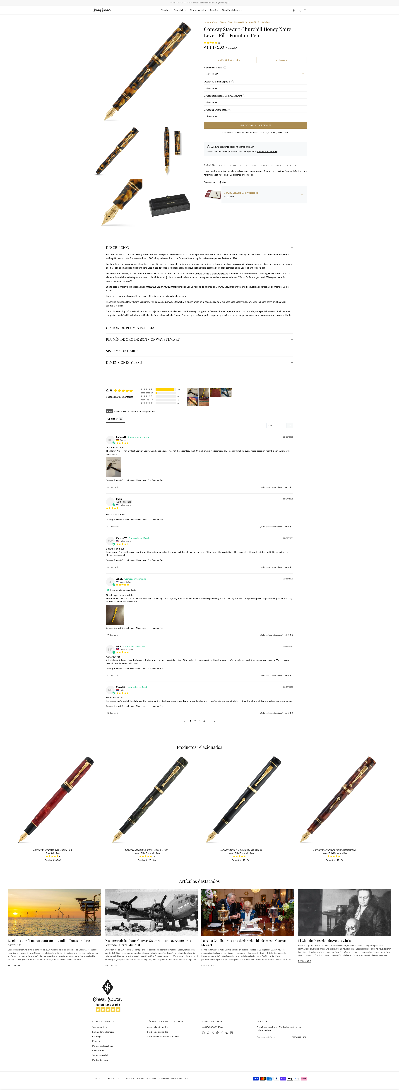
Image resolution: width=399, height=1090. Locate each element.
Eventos (96, 1041)
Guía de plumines (229, 60)
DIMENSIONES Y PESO (124, 362)
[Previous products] (9, 794)
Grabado (281, 60)
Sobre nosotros (99, 1027)
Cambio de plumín (272, 165)
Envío (223, 165)
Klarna (291, 165)
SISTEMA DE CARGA (122, 350)
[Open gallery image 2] (117, 151)
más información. (245, 174)
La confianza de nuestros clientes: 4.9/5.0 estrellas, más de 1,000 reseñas (255, 132)
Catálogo (96, 1036)
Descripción (117, 247)
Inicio (206, 22)
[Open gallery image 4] (117, 204)
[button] (286, 487)
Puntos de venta (100, 1060)
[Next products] (390, 794)
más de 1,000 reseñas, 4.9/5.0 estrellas (217, 3)
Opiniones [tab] (113, 418)
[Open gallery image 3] (170, 151)
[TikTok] (217, 1032)
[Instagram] (203, 1032)
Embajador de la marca (103, 1031)
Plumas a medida (198, 10)
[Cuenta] (293, 10)
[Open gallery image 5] (170, 204)
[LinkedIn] (231, 1032)
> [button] (214, 721)
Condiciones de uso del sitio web (163, 1036)
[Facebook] (208, 1032)
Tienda (164, 10)
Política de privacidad (157, 1031)
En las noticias (99, 1050)
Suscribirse (299, 1037)
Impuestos (251, 165)
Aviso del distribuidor (157, 1027)
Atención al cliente (231, 10)
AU (96, 1079)
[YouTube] (226, 1032)
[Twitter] (212, 1032)
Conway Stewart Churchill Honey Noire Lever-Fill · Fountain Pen (134, 480)
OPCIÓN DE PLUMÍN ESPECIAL (131, 327)
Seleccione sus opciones (255, 125)
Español (112, 1079)
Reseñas (214, 10)
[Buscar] (299, 10)
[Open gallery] (143, 72)
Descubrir (179, 10)
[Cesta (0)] (305, 10)
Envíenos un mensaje (267, 151)
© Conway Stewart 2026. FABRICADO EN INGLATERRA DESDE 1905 (158, 1079)
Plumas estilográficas (102, 1045)
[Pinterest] (222, 1032)
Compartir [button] (114, 487)
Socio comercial (100, 1055)
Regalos (235, 165)
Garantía (210, 165)
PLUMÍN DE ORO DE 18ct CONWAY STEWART (143, 339)
